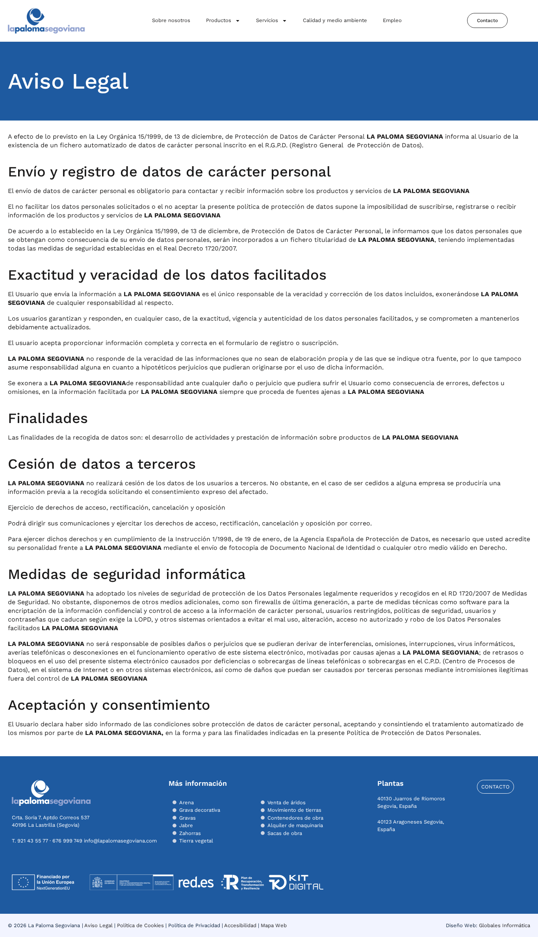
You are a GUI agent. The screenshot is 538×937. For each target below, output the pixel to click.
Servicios (267, 20)
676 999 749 (67, 841)
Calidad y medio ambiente (335, 20)
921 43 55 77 (32, 841)
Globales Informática (504, 925)
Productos (218, 20)
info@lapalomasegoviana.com (120, 841)
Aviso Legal (98, 925)
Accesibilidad (240, 925)
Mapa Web (274, 925)
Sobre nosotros (171, 20)
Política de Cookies (140, 925)
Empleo (392, 20)
